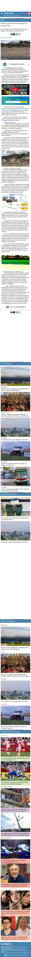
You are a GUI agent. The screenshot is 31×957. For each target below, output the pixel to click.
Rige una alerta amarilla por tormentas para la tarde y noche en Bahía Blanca (15, 389)
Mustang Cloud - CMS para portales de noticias (17, 955)
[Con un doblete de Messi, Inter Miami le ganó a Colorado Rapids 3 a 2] (15, 747)
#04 (2, 442)
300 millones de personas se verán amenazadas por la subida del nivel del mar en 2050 (15, 110)
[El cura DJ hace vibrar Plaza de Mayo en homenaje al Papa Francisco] (15, 849)
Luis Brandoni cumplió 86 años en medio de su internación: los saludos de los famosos (14, 885)
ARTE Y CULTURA (6, 838)
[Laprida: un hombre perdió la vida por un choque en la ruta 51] (15, 451)
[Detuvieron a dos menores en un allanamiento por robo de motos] (15, 506)
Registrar (23, 102)
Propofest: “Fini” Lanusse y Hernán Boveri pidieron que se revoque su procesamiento (14, 938)
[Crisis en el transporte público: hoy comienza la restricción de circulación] (15, 476)
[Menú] (2, 13)
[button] (11, 34)
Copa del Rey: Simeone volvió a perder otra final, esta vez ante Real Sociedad (14, 783)
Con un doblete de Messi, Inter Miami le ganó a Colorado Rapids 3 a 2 (15, 759)
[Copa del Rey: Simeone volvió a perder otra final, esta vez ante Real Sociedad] (15, 771)
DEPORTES (4, 735)
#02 (2, 393)
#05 (2, 468)
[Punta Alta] (8, 13)
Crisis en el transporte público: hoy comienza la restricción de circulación (15, 490)
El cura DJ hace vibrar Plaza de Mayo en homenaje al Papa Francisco (13, 861)
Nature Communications (9, 108)
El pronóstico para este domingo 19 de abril (14, 440)
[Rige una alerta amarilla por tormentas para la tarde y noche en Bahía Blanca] (15, 376)
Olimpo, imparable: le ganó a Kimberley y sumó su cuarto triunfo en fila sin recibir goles (15, 415)
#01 (2, 367)
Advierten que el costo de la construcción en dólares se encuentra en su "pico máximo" (14, 810)
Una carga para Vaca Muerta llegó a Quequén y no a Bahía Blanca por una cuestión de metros (15, 834)
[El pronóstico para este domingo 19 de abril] (15, 427)
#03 (2, 418)
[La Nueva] (6, 944)
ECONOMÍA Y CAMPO (7, 787)
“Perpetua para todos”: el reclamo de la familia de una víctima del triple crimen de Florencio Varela (15, 913)
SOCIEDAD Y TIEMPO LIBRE (8, 889)
